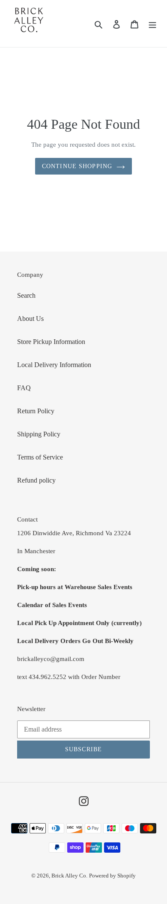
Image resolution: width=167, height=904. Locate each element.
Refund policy (36, 480)
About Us (30, 318)
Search (26, 295)
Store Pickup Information (51, 341)
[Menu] (152, 23)
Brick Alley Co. (69, 875)
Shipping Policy (38, 434)
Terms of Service (40, 457)
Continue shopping (77, 166)
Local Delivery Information (54, 364)
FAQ (24, 387)
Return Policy (35, 411)
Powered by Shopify (112, 875)
